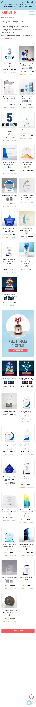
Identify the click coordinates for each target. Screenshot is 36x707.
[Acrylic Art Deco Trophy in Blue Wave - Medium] (26, 548)
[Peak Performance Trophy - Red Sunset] (25, 166)
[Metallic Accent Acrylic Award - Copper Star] (7, 101)
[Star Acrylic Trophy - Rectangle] (28, 132)
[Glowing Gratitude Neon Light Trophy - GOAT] (12, 298)
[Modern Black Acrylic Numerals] (9, 66)
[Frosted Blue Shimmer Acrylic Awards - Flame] (7, 448)
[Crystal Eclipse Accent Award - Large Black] (26, 232)
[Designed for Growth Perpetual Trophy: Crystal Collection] (30, 68)
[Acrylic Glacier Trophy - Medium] (26, 581)
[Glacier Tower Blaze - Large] (26, 266)
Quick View (9, 60)
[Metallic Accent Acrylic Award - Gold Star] (11, 101)
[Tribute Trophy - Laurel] (9, 231)
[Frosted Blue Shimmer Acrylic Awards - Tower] (28, 415)
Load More (18, 631)
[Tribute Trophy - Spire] (5, 231)
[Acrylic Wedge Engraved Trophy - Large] (11, 581)
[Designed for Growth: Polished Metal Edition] (26, 68)
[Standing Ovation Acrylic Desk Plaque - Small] (9, 514)
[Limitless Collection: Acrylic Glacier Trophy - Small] (9, 265)
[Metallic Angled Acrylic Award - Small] (9, 166)
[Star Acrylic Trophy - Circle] (25, 132)
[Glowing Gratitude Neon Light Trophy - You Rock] (5, 298)
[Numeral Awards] (9, 134)
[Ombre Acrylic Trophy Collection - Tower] (25, 516)
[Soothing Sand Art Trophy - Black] (7, 199)
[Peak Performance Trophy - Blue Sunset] (28, 166)
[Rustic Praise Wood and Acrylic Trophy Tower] (9, 614)
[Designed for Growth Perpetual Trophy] (23, 101)
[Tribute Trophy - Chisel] (12, 231)
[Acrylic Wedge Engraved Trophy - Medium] (7, 581)
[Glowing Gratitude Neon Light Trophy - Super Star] (9, 298)
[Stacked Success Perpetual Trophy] (23, 68)
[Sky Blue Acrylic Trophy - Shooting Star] (11, 548)
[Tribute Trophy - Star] (5, 479)
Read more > (6, 39)
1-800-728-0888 (8, 2)
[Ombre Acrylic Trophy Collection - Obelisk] (28, 516)
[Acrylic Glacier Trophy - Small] (26, 481)
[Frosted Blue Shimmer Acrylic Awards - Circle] (25, 415)
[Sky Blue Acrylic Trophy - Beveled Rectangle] (7, 548)
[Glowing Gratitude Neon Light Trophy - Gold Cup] (5, 382)
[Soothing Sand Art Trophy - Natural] (11, 199)
